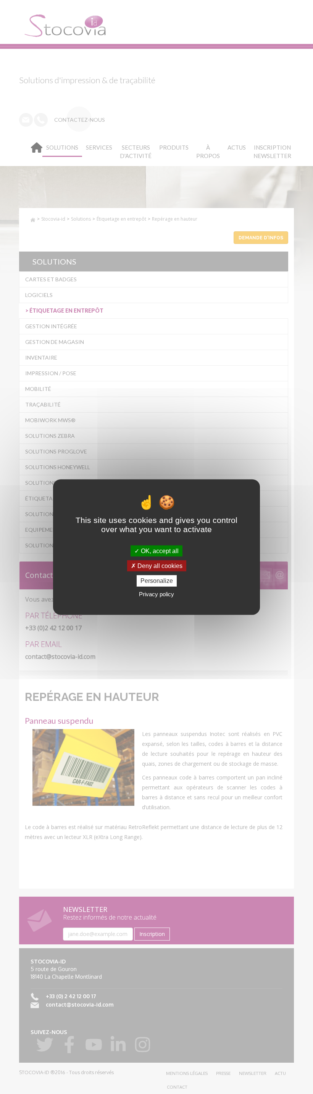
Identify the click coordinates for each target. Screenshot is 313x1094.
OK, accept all (159, 551)
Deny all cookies (159, 566)
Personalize (156, 581)
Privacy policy (156, 594)
